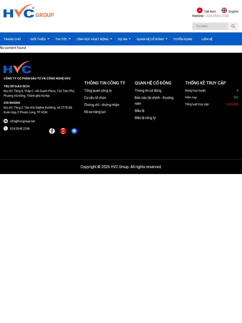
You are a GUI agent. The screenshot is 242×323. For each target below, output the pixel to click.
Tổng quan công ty (98, 90)
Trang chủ (12, 39)
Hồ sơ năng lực (95, 112)
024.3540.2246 (217, 15)
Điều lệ (139, 111)
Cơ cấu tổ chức (95, 98)
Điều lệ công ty (145, 118)
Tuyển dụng (182, 39)
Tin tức (61, 39)
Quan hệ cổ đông (150, 39)
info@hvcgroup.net (22, 121)
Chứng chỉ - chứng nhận (101, 105)
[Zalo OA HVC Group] (74, 131)
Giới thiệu (38, 39)
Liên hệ (207, 39)
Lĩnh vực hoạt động (92, 39)
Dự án (122, 39)
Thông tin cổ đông (148, 90)
